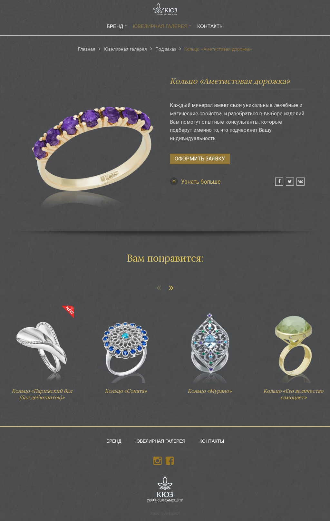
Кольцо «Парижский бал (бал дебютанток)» (42, 349)
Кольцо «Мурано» (209, 346)
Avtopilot (172, 513)
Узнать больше (201, 181)
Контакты (210, 26)
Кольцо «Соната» (126, 346)
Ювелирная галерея (160, 26)
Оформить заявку (200, 159)
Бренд (115, 26)
